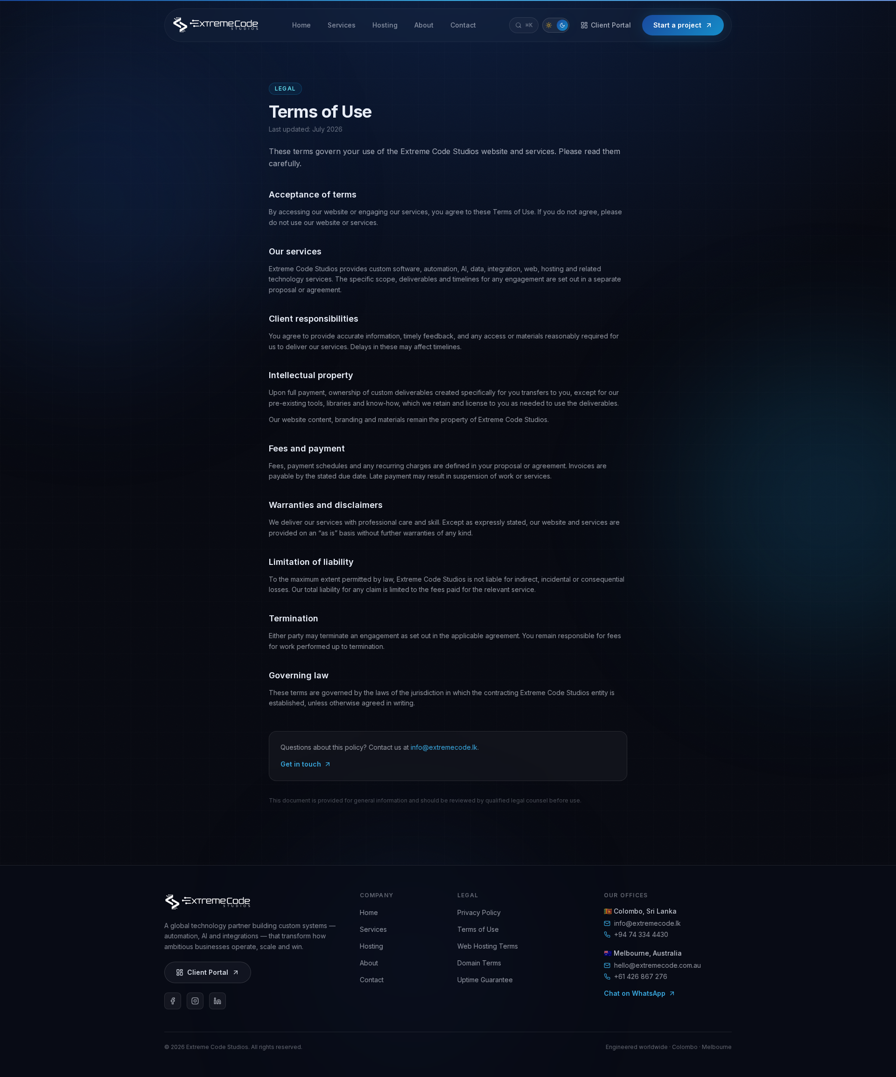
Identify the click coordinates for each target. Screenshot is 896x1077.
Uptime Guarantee (485, 980)
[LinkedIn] (217, 1001)
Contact (372, 980)
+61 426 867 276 (640, 976)
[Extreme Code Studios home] (215, 23)
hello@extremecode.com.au (657, 965)
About (369, 963)
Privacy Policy (479, 912)
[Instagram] (195, 1001)
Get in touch (300, 764)
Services (373, 929)
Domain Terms (479, 963)
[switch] (555, 25)
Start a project (677, 25)
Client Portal (611, 25)
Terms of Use (478, 929)
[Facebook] (172, 1001)
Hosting (371, 946)
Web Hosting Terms (487, 946)
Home (369, 912)
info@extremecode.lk (444, 747)
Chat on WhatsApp (634, 993)
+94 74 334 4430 (641, 934)
